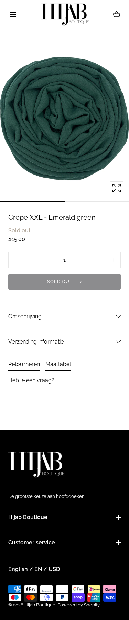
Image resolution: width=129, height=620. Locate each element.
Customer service (31, 542)
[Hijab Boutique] (65, 14)
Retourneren (24, 364)
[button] (12, 14)
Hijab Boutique (27, 517)
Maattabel (58, 364)
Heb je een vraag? (31, 380)
